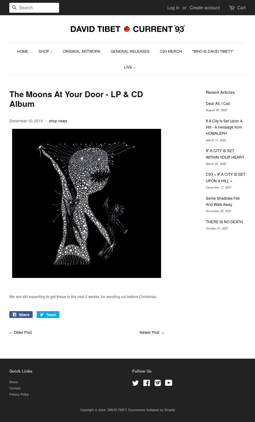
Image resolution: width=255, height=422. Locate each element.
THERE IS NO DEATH (224, 221)
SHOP (44, 51)
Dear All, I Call (218, 103)
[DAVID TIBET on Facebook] (146, 384)
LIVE (128, 67)
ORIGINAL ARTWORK (81, 51)
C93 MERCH (171, 51)
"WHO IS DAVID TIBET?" (213, 51)
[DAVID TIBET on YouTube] (168, 384)
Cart (241, 7)
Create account (205, 7)
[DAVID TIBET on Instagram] (157, 384)
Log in (173, 7)
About (13, 381)
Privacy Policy (19, 394)
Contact (15, 388)
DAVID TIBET (117, 409)
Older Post (23, 332)
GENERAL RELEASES (130, 51)
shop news (58, 120)
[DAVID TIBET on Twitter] (135, 384)
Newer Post (149, 332)
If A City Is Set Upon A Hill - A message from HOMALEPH (224, 127)
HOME (22, 51)
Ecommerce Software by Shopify (151, 409)
